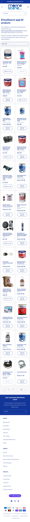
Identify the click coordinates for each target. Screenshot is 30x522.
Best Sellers (6, 425)
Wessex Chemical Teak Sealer (21, 205)
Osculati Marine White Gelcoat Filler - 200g (7, 62)
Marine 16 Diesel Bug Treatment (7, 345)
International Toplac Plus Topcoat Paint (22, 318)
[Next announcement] (28, 1)
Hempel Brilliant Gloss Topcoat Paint (21, 176)
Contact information (24, 515)
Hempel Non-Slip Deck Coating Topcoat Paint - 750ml (22, 119)
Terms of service (7, 515)
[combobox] (14, 13)
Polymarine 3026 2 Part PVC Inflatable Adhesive (8, 318)
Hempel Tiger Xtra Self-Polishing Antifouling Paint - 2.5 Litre (22, 148)
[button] (2, 7)
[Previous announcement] (1, 1)
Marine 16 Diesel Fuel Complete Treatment (21, 290)
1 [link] (4, 389)
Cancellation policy (16, 518)
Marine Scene (9, 513)
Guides (4, 443)
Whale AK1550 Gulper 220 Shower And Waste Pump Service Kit (7, 234)
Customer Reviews (7, 489)
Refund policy (17, 513)
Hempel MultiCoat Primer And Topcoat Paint (7, 119)
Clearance (5, 432)
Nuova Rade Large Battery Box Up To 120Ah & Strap (6, 148)
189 (21, 389)
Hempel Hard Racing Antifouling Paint (21, 262)
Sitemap (5, 466)
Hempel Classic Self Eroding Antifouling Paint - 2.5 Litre (7, 91)
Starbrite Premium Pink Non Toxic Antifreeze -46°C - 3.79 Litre (22, 63)
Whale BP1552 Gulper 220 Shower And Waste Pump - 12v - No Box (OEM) (7, 177)
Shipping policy (15, 515)
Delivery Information (8, 456)
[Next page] (25, 389)
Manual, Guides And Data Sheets (11, 459)
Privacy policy (24, 513)
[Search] (25, 13)
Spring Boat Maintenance (9, 439)
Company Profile (7, 475)
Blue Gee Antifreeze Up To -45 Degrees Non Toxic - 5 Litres (21, 91)
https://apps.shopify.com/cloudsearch (12, 30)
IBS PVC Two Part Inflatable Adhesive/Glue (8, 205)
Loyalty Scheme (7, 486)
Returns (5, 452)
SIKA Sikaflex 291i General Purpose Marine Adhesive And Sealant (22, 234)
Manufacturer (6, 422)
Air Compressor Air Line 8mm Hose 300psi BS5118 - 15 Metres (7, 373)
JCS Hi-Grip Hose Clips (22, 372)
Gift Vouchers (6, 436)
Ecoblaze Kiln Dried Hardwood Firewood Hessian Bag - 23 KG (7, 290)
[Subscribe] (25, 411)
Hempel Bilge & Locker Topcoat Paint (21, 345)
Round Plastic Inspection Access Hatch (8, 262)
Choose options (8, 99)
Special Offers (6, 429)
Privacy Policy (6, 479)
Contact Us (5, 482)
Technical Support (7, 462)
